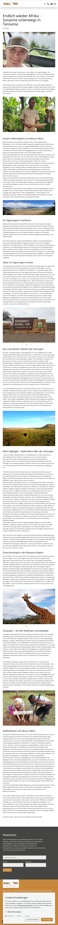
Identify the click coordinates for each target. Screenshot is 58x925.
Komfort (27, 916)
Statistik (19, 916)
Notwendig (10, 916)
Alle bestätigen (46, 919)
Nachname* (28, 862)
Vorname (5, 862)
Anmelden (7, 870)
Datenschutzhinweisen (25, 905)
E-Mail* (5, 854)
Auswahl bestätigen (32, 919)
